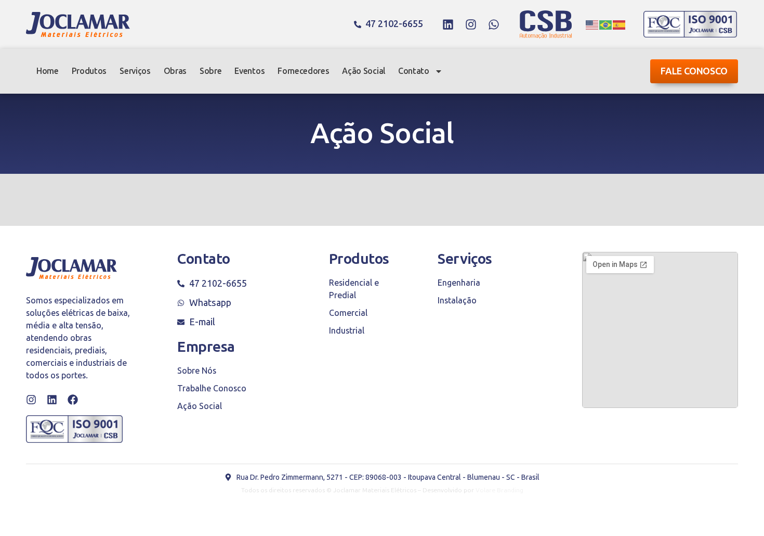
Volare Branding (499, 490)
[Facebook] (73, 399)
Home (47, 71)
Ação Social (363, 71)
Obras (175, 71)
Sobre (210, 71)
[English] (592, 24)
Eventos (249, 71)
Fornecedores (303, 71)
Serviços (135, 71)
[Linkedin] (448, 24)
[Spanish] (619, 24)
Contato (413, 71)
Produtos (89, 71)
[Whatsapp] (493, 24)
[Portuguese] (606, 24)
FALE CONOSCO (694, 71)
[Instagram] (470, 24)
